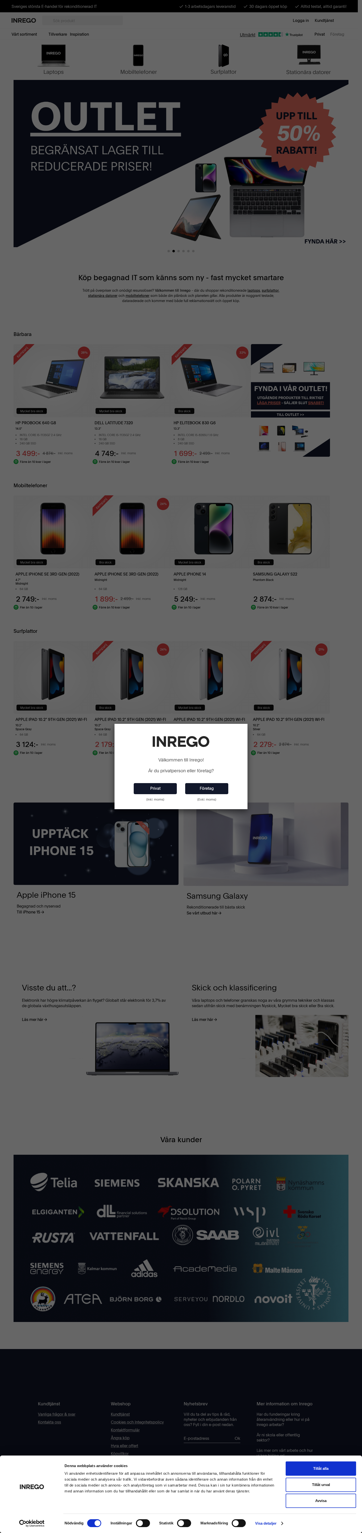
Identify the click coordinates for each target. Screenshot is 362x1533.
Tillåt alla (321, 1468)
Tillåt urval (321, 1485)
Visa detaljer (266, 1523)
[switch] (143, 1523)
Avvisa (321, 1501)
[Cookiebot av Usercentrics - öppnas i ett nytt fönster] (31, 1523)
